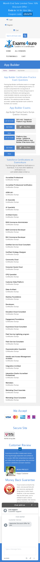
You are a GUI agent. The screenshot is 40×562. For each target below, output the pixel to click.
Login (10, 20)
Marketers (9, 383)
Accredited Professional (14, 178)
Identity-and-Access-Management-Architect (18, 357)
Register (10, 25)
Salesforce (12, 70)
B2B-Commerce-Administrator (17, 222)
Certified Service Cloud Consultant (18, 245)
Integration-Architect (13, 366)
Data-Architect (11, 289)
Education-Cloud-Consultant (16, 312)
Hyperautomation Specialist (16, 349)
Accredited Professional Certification (19, 185)
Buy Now (27, 127)
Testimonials (11, 56)
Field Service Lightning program (17, 334)
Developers (10, 304)
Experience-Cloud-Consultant (16, 327)
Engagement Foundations (15, 319)
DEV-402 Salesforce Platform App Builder (24, 121)
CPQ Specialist (11, 275)
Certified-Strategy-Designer (16, 252)
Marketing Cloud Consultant (16, 398)
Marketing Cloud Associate (15, 390)
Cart (23, 56)
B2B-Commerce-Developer (15, 230)
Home (8, 51)
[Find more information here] (20, 531)
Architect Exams (11, 215)
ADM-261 (9, 192)
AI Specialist (10, 207)
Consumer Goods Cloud (14, 267)
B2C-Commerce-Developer (15, 237)
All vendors (20, 51)
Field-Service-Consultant (15, 342)
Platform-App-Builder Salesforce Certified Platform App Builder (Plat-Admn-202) (25, 139)
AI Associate (10, 200)
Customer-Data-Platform (15, 282)
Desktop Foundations (13, 297)
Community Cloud (12, 260)
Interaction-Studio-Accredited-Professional (17, 374)
